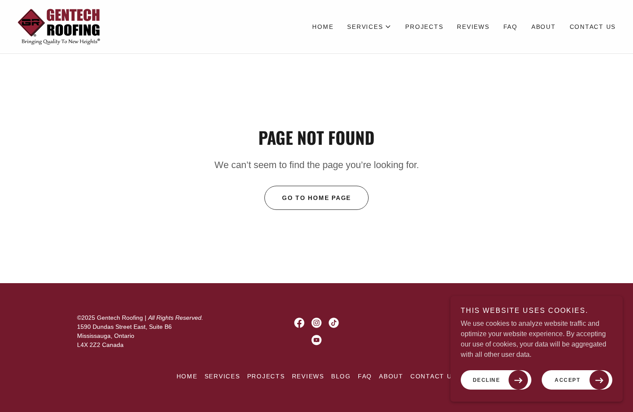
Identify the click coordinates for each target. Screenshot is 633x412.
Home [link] (322, 26)
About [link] (543, 26)
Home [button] (187, 376)
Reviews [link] (473, 26)
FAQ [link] (510, 26)
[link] (59, 26)
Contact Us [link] (593, 26)
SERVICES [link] (222, 376)
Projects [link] (424, 26)
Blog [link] (341, 376)
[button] (369, 27)
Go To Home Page (316, 197)
